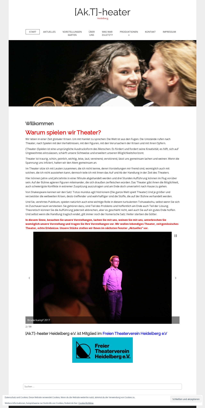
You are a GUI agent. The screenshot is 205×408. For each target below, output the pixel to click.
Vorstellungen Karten (72, 33)
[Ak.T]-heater (102, 12)
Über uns (92, 33)
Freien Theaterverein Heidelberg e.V (135, 333)
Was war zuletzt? (107, 33)
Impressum (169, 31)
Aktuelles (49, 31)
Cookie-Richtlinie (86, 403)
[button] (29, 278)
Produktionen (129, 31)
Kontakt (150, 31)
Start (32, 31)
